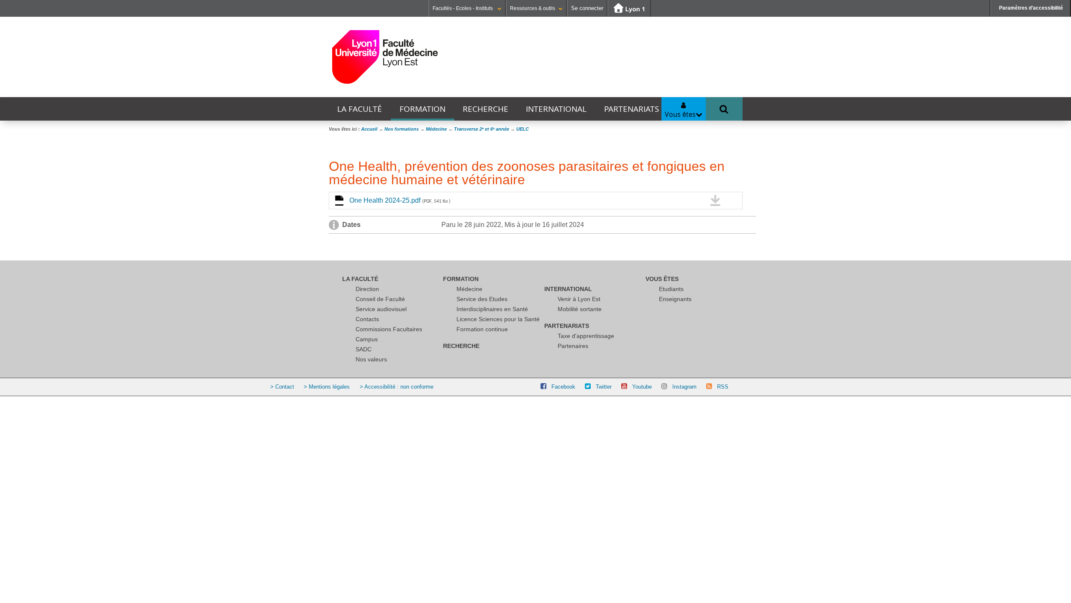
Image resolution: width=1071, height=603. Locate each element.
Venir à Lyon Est (579, 299)
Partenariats (631, 108)
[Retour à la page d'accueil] (385, 57)
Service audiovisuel (381, 309)
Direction (367, 289)
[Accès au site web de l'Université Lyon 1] (629, 8)
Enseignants (675, 299)
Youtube (642, 387)
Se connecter (587, 8)
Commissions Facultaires (389, 329)
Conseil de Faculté (380, 299)
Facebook (563, 387)
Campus (367, 339)
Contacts (367, 319)
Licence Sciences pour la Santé (498, 319)
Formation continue (482, 329)
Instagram (684, 387)
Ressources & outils (532, 8)
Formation (423, 108)
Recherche (485, 108)
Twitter (604, 387)
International (556, 108)
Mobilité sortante (580, 309)
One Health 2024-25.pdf (400, 200)
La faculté (359, 108)
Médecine (469, 289)
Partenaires (573, 346)
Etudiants (671, 289)
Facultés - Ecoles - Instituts (463, 8)
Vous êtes (662, 279)
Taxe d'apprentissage (586, 335)
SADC (364, 349)
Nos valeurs (371, 359)
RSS (722, 387)
